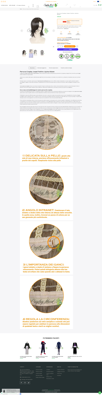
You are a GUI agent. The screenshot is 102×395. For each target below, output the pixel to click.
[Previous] (22, 31)
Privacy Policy (59, 373)
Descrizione (32, 67)
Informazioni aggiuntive (41, 67)
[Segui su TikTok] (5, 1)
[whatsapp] (99, 392)
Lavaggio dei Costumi (61, 371)
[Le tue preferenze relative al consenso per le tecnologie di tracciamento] (2, 393)
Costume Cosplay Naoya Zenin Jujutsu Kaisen (26, 357)
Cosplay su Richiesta (21, 5)
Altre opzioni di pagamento (67, 51)
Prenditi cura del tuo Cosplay (66, 67)
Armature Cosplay (39, 371)
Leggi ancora (66, 28)
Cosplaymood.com (51, 389)
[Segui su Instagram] (3, 1)
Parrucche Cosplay (39, 375)
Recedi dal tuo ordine (50, 378)
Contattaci (59, 375)
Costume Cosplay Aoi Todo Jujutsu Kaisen (75, 357)
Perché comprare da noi (53, 67)
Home (21, 9)
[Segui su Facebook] (1, 1)
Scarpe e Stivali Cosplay (40, 377)
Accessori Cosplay (39, 369)
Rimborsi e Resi (49, 376)
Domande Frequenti (49, 371)
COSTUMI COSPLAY (4, 5)
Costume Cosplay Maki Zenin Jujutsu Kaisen (57, 357)
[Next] (54, 31)
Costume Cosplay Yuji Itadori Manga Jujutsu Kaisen (42, 357)
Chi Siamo (48, 369)
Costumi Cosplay (39, 373)
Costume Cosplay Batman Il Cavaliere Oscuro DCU (13, 389)
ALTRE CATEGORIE (12, 5)
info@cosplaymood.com (26, 377)
